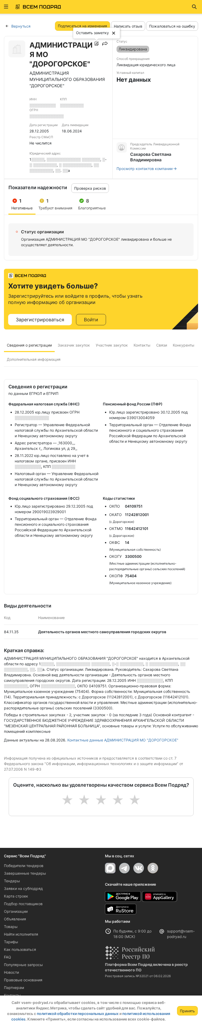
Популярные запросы (23, 964)
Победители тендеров (23, 865)
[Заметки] (96, 43)
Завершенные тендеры (25, 873)
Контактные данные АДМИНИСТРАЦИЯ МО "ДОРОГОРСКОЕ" (122, 740)
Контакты (12, 995)
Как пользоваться (20, 949)
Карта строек (16, 896)
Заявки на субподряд (23, 888)
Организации (16, 911)
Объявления (15, 919)
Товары (11, 926)
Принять (187, 1011)
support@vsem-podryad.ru (181, 934)
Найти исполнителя (21, 934)
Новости (11, 972)
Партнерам (14, 987)
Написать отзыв (128, 26)
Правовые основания (23, 980)
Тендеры (12, 881)
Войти (91, 319)
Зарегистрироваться (40, 319)
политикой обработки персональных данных (78, 1013)
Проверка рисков (90, 188)
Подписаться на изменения (82, 26)
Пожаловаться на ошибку (172, 26)
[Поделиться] (105, 43)
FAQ (7, 957)
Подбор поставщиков (23, 903)
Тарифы (11, 942)
